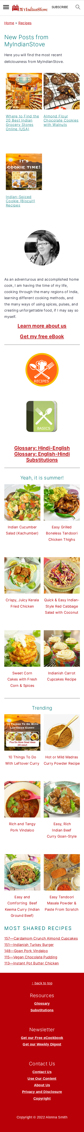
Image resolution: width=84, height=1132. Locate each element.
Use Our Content (42, 1079)
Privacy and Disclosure (42, 1092)
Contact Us (42, 1072)
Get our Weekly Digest (42, 1044)
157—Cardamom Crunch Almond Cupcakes (41, 938)
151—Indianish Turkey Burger (29, 945)
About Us (42, 1085)
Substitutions (42, 460)
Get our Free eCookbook (42, 1038)
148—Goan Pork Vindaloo (26, 951)
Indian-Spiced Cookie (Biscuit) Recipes (20, 201)
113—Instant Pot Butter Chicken (31, 963)
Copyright (42, 1098)
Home (9, 23)
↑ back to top (42, 983)
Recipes (25, 23)
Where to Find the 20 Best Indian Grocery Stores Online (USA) (22, 122)
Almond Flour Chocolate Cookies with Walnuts (61, 120)
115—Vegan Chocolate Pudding (30, 957)
